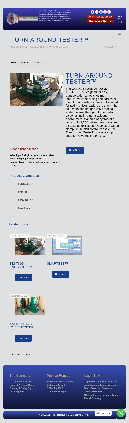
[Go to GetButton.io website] (121, 419)
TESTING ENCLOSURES (21, 265)
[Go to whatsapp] (121, 413)
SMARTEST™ (57, 263)
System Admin (35, 46)
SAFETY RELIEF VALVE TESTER (22, 325)
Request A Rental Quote (22, 385)
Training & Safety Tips (21, 388)
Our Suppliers (17, 391)
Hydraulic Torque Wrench (60, 381)
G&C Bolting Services (21, 381)
